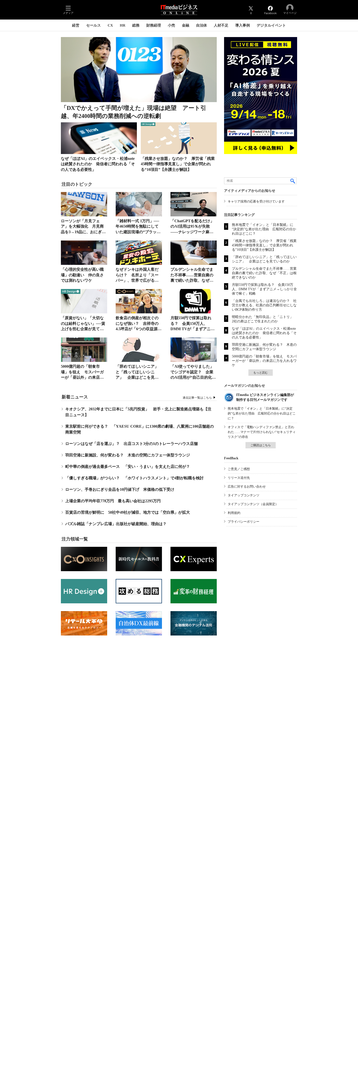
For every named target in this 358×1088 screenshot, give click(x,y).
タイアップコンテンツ (243, 495)
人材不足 (221, 25)
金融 (185, 25)
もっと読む (260, 372)
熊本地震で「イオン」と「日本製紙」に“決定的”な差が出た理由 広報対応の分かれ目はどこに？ (264, 229)
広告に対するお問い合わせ (247, 486)
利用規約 (234, 513)
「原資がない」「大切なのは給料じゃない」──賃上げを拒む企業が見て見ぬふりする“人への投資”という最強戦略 (83, 329)
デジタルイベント (271, 25)
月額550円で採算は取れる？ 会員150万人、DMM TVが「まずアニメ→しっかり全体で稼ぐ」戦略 (192, 329)
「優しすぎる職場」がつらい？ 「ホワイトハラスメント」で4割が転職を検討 (134, 478)
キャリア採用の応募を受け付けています (256, 201)
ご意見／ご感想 (239, 469)
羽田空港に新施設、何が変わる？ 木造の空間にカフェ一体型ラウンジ (127, 455)
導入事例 (242, 25)
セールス (93, 25)
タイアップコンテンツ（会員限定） (253, 504)
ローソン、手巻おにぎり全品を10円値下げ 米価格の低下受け (119, 489)
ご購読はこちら (260, 445)
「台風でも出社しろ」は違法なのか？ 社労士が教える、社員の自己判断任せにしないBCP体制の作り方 (264, 305)
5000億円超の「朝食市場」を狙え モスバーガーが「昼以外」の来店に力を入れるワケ (264, 361)
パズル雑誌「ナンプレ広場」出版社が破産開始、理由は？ (116, 524)
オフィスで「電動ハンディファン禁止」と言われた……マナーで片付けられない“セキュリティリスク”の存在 (262, 432)
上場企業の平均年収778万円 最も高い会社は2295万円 (113, 501)
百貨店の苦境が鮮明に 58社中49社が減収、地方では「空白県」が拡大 (127, 512)
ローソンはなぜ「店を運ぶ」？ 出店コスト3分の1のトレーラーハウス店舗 (131, 444)
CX (110, 25)
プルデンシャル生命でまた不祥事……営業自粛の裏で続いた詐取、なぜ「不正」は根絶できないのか (191, 280)
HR (122, 25)
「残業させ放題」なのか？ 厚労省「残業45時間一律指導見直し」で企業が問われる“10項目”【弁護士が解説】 (178, 164)
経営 (75, 25)
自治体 (201, 25)
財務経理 (153, 25)
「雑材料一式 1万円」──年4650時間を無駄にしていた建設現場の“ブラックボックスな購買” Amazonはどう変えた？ (138, 232)
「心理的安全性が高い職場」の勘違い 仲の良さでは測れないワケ (82, 274)
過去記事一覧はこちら (197, 397)
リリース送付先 (239, 478)
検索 (293, 180)
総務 (136, 25)
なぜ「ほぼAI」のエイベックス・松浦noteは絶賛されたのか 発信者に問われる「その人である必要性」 (98, 164)
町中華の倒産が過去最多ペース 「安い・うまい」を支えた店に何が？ (127, 466)
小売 (171, 25)
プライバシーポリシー (243, 521)
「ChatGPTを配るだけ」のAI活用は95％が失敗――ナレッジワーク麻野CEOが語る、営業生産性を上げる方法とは (192, 232)
